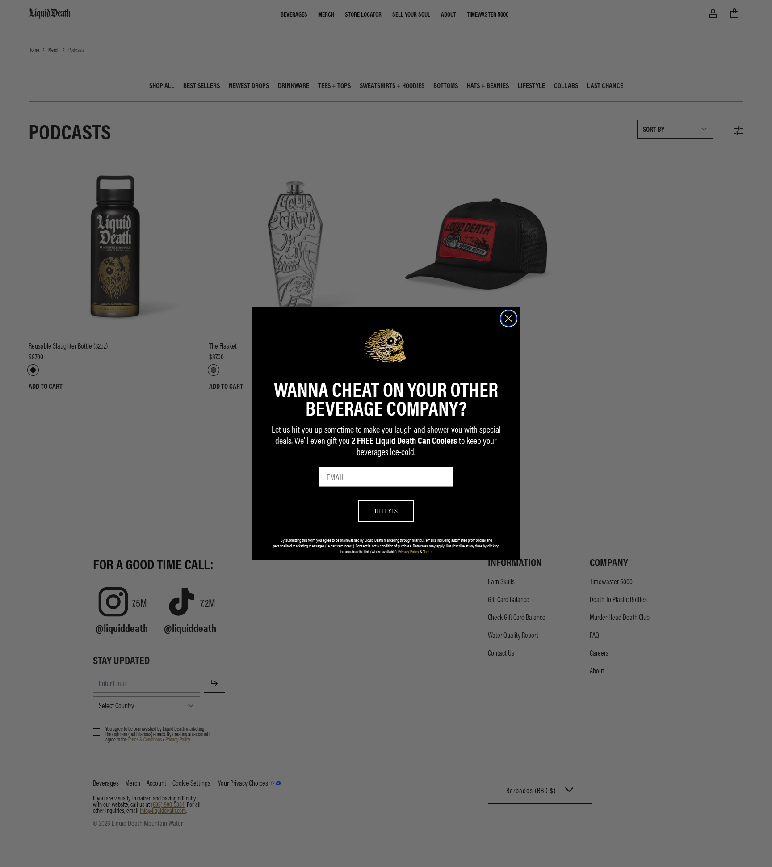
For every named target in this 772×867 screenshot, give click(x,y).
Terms (427, 551)
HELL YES (386, 510)
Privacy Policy (408, 551)
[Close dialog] (508, 318)
